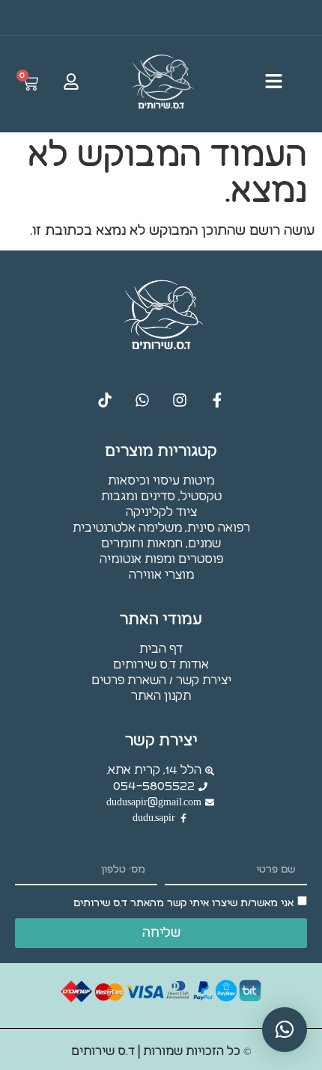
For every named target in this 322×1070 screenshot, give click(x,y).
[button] (284, 1029)
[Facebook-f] (217, 400)
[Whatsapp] (142, 400)
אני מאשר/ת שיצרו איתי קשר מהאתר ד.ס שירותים (183, 903)
